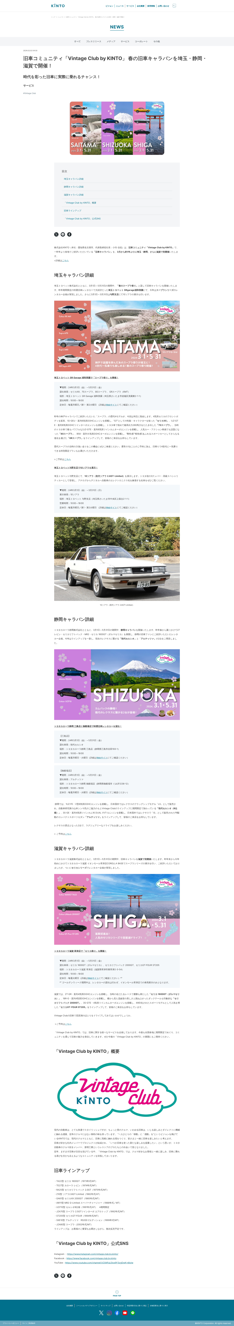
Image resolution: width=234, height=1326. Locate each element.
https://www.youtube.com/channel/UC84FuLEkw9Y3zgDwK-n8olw (99, 1262)
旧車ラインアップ (72, 210)
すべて (77, 41)
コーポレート (141, 41)
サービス (130, 6)
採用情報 (151, 6)
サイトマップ (105, 1306)
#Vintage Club (29, 93)
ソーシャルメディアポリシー (86, 1306)
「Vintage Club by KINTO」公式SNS (82, 218)
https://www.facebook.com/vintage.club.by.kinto (91, 1258)
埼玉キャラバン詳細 (73, 178)
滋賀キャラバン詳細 (73, 194)
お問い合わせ (163, 6)
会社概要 (140, 6)
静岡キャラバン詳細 (73, 186)
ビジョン (109, 6)
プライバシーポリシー (11, 1323)
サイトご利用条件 (28, 1323)
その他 (156, 41)
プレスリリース (93, 41)
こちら (65, 260)
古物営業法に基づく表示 (159, 1306)
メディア (111, 41)
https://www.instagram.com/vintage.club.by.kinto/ (92, 1254)
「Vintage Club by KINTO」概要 (80, 202)
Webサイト (111, 404)
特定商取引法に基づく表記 (137, 1306)
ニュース (120, 6)
